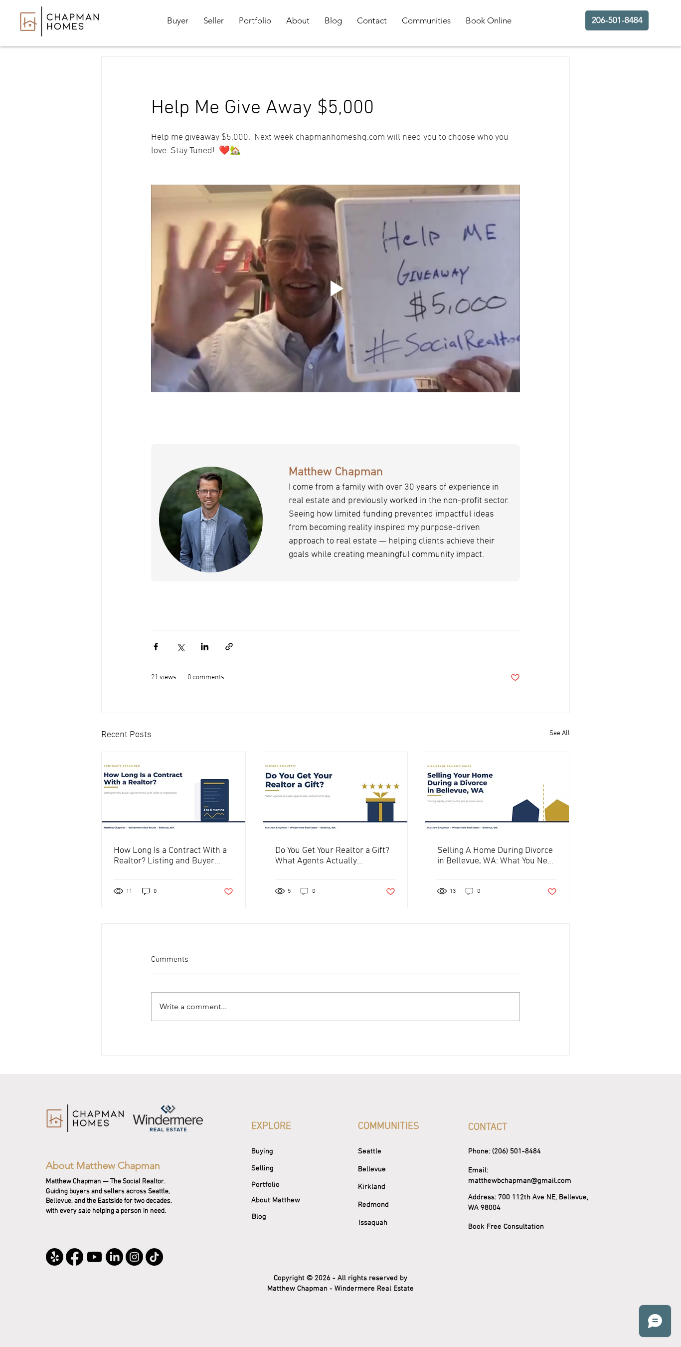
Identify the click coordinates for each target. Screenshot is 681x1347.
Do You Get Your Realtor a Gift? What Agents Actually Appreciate (332, 855)
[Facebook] (74, 1257)
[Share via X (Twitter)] (180, 646)
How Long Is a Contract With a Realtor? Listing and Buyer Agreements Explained (170, 855)
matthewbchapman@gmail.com (519, 1180)
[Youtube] (94, 1257)
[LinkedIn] (114, 1257)
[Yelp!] (54, 1257)
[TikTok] (154, 1257)
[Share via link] (229, 646)
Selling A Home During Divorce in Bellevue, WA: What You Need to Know (497, 855)
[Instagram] (134, 1257)
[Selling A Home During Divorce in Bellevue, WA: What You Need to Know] (497, 792)
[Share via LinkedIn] (204, 646)
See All (559, 733)
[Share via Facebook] (156, 646)
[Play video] (335, 288)
